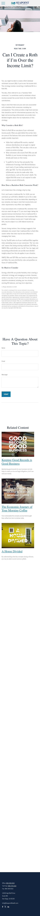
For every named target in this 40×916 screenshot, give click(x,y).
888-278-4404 (12, 886)
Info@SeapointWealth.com (10, 903)
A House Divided (12, 551)
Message (4, 374)
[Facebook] (2, 907)
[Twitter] (5, 907)
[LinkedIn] (8, 907)
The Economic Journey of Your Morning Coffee (17, 508)
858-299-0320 (10, 883)
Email (3, 361)
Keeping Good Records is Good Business (17, 462)
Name (3, 348)
